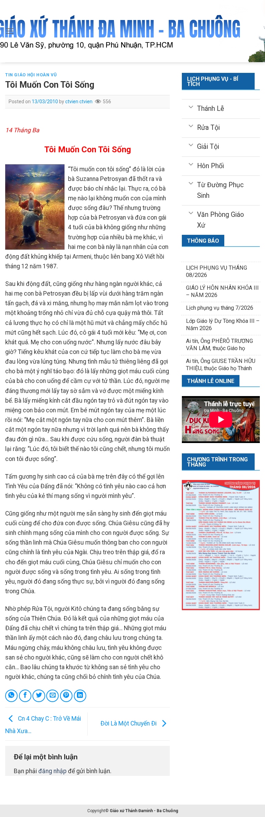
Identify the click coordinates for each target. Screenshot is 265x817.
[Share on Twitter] (38, 696)
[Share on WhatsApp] (11, 696)
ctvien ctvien (78, 101)
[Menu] (9, 31)
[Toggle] (191, 106)
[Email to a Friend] (52, 696)
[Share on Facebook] (25, 696)
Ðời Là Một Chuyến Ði (129, 723)
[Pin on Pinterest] (66, 696)
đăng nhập (52, 771)
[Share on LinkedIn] (80, 696)
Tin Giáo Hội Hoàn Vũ (31, 75)
